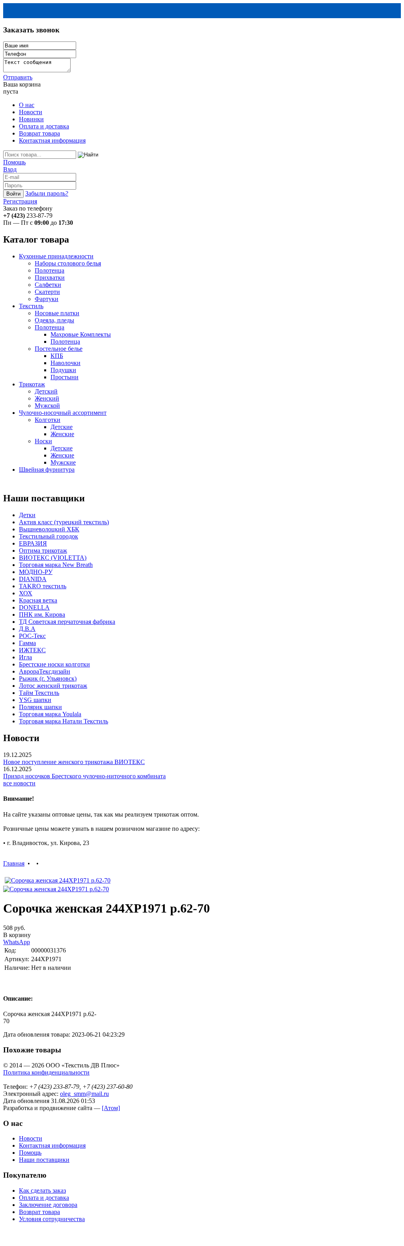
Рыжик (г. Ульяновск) (48, 678)
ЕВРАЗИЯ (33, 543)
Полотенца (49, 270)
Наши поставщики (44, 1159)
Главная (13, 863)
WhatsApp (16, 942)
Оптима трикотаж (43, 550)
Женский (47, 398)
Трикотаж (32, 384)
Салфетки (48, 284)
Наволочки (65, 362)
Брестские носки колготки (54, 664)
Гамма (27, 643)
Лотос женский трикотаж (53, 685)
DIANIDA (33, 579)
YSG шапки (35, 699)
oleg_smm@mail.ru (84, 1093)
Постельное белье (58, 348)
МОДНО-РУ (35, 571)
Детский (46, 391)
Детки (27, 515)
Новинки (31, 119)
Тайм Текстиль (39, 692)
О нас (26, 105)
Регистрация (20, 201)
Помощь (14, 162)
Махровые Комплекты (80, 334)
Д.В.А (27, 628)
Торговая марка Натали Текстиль (63, 721)
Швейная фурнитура (47, 469)
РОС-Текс (32, 635)
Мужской (47, 405)
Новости (30, 112)
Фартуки (46, 299)
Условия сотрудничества (52, 1219)
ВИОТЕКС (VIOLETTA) (52, 557)
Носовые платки (57, 313)
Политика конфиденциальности (46, 1072)
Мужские (63, 462)
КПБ (56, 355)
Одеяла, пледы (54, 320)
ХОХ (25, 593)
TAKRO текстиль (42, 586)
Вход (10, 169)
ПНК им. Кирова (42, 614)
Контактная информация (52, 140)
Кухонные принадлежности (56, 256)
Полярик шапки (40, 707)
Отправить (17, 77)
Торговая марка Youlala (50, 714)
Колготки (47, 419)
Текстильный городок (48, 536)
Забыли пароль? (46, 193)
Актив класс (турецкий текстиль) (64, 522)
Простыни (64, 377)
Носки (43, 441)
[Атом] (111, 1108)
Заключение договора (48, 1204)
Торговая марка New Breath (56, 564)
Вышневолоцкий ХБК (49, 529)
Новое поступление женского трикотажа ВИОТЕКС (74, 762)
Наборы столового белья (68, 263)
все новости (19, 783)
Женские (62, 434)
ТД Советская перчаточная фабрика (67, 621)
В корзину (17, 935)
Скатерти (47, 291)
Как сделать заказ (42, 1190)
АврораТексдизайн (44, 671)
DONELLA (34, 607)
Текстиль (31, 306)
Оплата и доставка (44, 126)
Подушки (63, 370)
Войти (13, 194)
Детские (61, 426)
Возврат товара (39, 133)
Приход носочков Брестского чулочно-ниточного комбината (84, 776)
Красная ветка (38, 600)
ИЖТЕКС (32, 650)
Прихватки (50, 277)
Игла (25, 657)
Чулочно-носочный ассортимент (63, 412)
